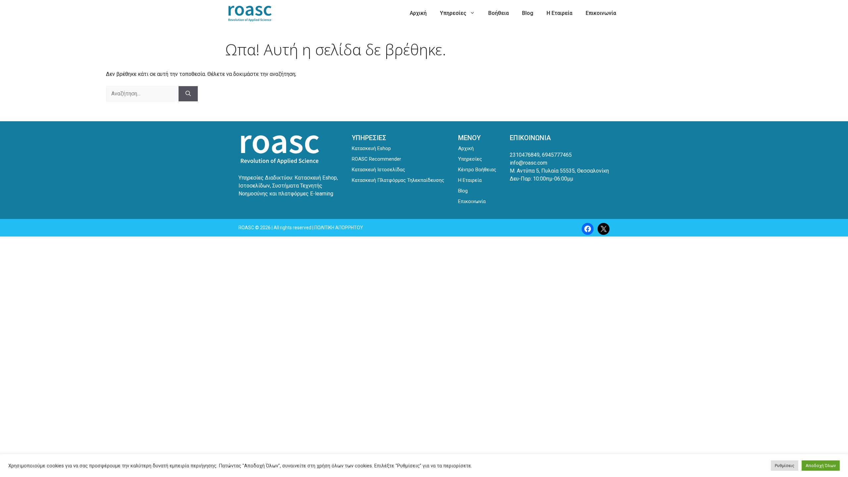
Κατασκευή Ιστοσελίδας (378, 170)
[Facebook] (588, 229)
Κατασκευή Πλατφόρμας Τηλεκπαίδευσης (398, 180)
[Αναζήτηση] (188, 93)
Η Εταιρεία (559, 13)
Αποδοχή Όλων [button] (821, 465)
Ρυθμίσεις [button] (784, 465)
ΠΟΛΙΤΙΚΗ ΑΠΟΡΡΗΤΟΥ (338, 227)
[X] (604, 229)
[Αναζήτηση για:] (142, 93)
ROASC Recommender (376, 159)
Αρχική (418, 13)
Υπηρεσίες (453, 13)
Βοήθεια (498, 13)
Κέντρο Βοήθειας (477, 170)
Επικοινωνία (601, 13)
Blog (527, 13)
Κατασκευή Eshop (371, 148)
